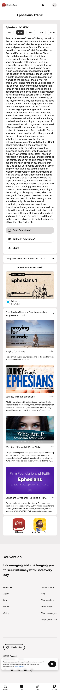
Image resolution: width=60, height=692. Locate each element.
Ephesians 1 (18, 301)
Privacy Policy (19, 666)
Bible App (19, 532)
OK (52, 664)
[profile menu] (52, 5)
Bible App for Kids (39, 532)
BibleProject (15, 304)
